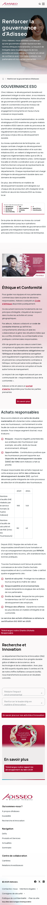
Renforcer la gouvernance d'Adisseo (23, 79)
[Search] (40, 4)
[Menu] (43, 3)
